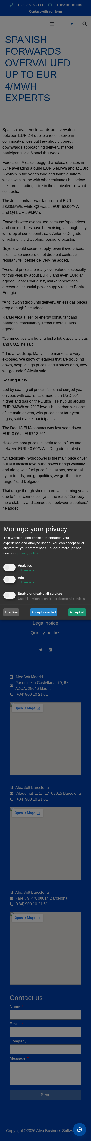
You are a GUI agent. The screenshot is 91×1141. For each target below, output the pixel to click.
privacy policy (27, 553)
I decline (11, 612)
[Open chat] (79, 1129)
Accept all (77, 612)
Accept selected (44, 612)
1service (26, 570)
